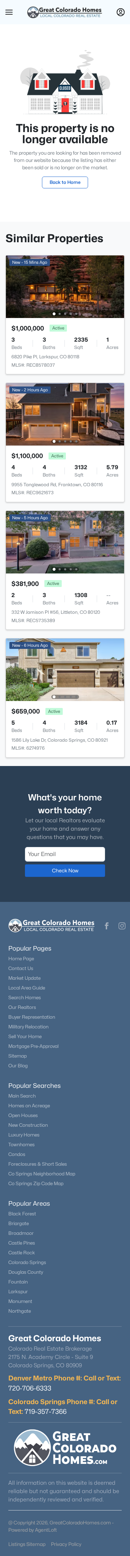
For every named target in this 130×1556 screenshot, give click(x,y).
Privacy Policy (66, 1544)
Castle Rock (21, 1252)
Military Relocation (28, 1026)
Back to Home (65, 182)
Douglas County (25, 1272)
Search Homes (24, 997)
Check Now (65, 870)
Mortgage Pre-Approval (33, 1046)
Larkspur (18, 1291)
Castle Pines (21, 1243)
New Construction (28, 1125)
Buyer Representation (31, 1017)
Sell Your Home (25, 1036)
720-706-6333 (29, 1388)
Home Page (21, 958)
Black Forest (22, 1213)
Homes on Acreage (29, 1105)
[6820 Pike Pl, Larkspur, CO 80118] (65, 286)
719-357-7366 (46, 1411)
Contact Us (20, 968)
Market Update (24, 978)
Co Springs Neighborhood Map (41, 1173)
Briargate (18, 1223)
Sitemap (17, 1056)
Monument (20, 1301)
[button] (9, 12)
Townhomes (21, 1144)
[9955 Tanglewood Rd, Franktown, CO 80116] (65, 413)
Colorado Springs (27, 1262)
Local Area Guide (26, 988)
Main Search (22, 1096)
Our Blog (18, 1065)
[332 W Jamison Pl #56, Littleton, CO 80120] (65, 541)
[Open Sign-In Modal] (120, 12)
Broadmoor (21, 1233)
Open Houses (23, 1115)
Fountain (18, 1282)
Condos (16, 1154)
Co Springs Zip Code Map (35, 1183)
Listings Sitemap (26, 1544)
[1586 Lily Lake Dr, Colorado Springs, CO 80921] (65, 669)
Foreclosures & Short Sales (37, 1164)
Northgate (19, 1311)
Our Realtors (22, 1007)
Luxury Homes (24, 1135)
